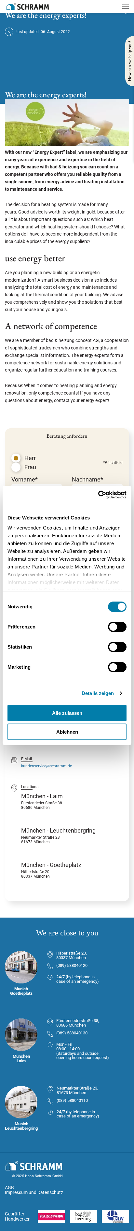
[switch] (117, 627)
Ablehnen (67, 732)
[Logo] (28, 6)
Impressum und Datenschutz (34, 1192)
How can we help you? (129, 61)
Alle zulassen (67, 713)
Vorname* (24, 479)
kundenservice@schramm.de (46, 766)
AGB (9, 1187)
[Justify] (125, 7)
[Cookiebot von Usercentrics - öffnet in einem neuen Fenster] (98, 495)
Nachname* (87, 479)
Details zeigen (98, 693)
